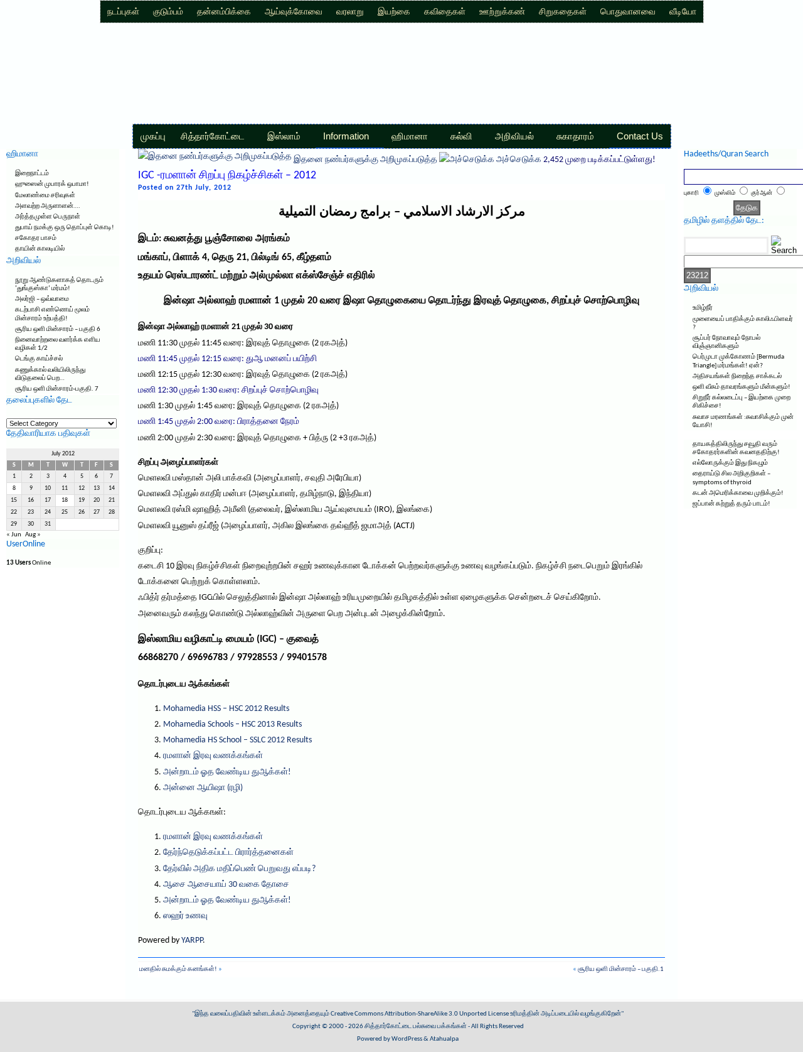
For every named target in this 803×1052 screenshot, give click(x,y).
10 (48, 488)
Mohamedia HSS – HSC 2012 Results (226, 708)
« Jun (13, 534)
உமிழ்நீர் (703, 308)
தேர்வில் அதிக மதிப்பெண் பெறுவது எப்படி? (239, 869)
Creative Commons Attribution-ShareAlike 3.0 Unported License (420, 1014)
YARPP (192, 940)
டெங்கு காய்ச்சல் (39, 358)
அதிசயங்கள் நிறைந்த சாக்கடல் (737, 376)
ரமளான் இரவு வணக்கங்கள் (213, 756)
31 (48, 524)
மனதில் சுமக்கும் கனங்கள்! (178, 969)
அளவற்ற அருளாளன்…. (47, 206)
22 (14, 512)
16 (31, 500)
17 (48, 500)
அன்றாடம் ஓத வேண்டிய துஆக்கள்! (227, 772)
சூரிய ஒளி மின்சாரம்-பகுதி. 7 (56, 389)
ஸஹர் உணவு (185, 916)
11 (64, 488)
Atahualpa (444, 1039)
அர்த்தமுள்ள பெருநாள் (47, 217)
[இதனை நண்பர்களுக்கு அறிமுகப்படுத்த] (215, 160)
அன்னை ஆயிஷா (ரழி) (203, 788)
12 (81, 488)
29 (14, 524)
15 (14, 500)
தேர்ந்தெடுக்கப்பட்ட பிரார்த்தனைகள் (228, 852)
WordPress (406, 1039)
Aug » (33, 534)
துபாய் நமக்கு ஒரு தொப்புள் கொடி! (64, 227)
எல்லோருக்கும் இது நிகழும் (730, 463)
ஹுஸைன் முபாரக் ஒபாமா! (52, 184)
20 (96, 500)
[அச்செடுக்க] (466, 160)
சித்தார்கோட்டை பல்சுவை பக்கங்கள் (415, 1026)
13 (96, 488)
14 (112, 488)
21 (112, 500)
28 (112, 512)
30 (31, 524)
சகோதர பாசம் (35, 238)
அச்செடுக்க (518, 160)
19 (81, 500)
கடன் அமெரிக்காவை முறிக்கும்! (738, 493)
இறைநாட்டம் (32, 173)
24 (48, 512)
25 (64, 512)
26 (81, 512)
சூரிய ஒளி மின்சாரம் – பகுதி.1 (621, 969)
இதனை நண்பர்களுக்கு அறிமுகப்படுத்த (365, 160)
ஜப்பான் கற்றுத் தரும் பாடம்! (731, 504)
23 (31, 512)
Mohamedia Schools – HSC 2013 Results (232, 724)
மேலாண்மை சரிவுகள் (45, 195)
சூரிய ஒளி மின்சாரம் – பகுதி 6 (57, 329)
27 (96, 512)
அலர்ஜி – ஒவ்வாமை (42, 299)
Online (28, 563)
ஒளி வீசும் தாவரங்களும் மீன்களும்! (741, 387)
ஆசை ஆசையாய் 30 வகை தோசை (226, 884)
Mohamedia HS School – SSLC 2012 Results (237, 740)
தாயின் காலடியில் (40, 249)
